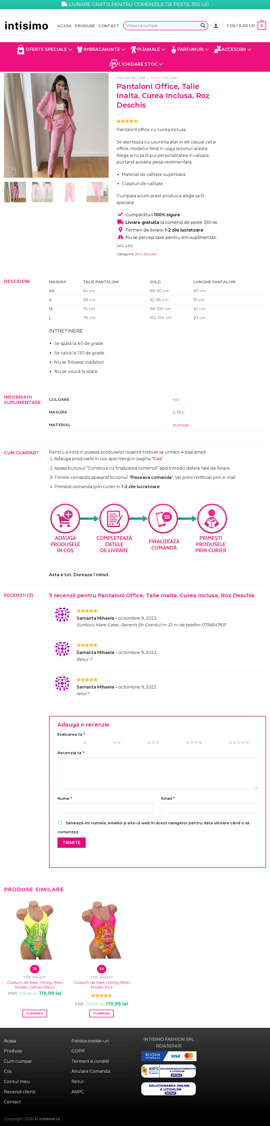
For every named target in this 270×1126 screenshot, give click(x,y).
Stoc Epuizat (164, 78)
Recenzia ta (70, 752)
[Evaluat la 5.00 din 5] (101, 995)
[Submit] (203, 26)
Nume (64, 798)
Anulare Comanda (90, 1071)
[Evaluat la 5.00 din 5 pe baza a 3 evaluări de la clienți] (169, 121)
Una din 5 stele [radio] (69, 742)
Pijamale (148, 49)
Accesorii (233, 49)
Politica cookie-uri (90, 1040)
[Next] (100, 125)
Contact (108, 25)
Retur (77, 1081)
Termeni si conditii (90, 1061)
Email (168, 798)
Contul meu (17, 1081)
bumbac (181, 425)
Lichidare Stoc (138, 64)
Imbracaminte (102, 49)
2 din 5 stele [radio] (101, 742)
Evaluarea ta (71, 734)
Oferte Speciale (46, 49)
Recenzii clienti (19, 1091)
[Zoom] (11, 171)
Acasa (64, 25)
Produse (85, 25)
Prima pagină (131, 78)
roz (176, 399)
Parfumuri (190, 49)
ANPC (77, 1091)
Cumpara (35, 1013)
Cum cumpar (18, 1061)
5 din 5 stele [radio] (216, 742)
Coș (8, 1071)
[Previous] (12, 125)
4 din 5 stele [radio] (174, 742)
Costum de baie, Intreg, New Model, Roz (101, 985)
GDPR (78, 1050)
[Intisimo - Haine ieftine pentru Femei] (26, 26)
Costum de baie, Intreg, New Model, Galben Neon (34, 985)
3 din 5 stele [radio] (135, 742)
